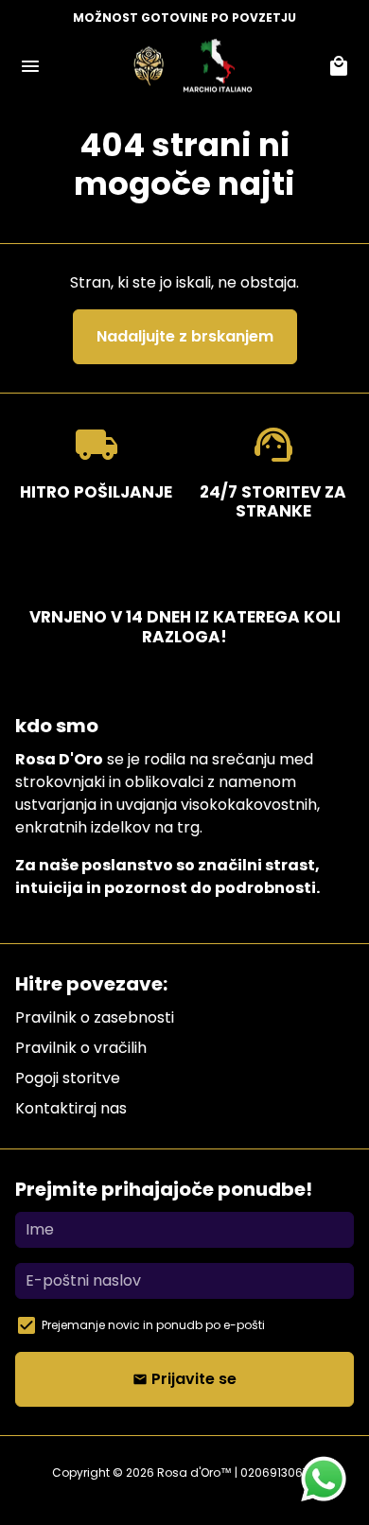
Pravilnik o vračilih (81, 1048)
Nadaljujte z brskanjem (185, 336)
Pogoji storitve (67, 1078)
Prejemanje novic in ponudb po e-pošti (153, 1325)
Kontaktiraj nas (71, 1108)
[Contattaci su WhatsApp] (323, 1479)
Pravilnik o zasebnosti (94, 1017)
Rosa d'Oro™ (194, 1472)
